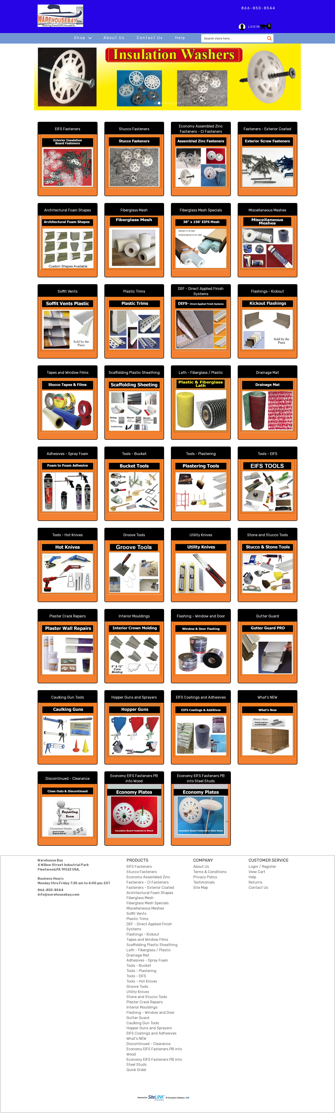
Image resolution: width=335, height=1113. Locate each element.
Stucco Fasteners (134, 129)
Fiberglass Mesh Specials (201, 210)
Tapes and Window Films (67, 372)
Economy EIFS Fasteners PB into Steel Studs (201, 778)
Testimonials (204, 882)
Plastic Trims (134, 291)
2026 (187, 1098)
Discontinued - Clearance (68, 778)
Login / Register (262, 866)
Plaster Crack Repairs (67, 616)
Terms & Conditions (210, 872)
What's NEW (267, 697)
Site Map (200, 887)
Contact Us (150, 38)
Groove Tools (134, 535)
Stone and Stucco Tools (267, 535)
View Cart (257, 872)
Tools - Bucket (134, 454)
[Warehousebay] (60, 16)
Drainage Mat (267, 372)
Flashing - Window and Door (201, 616)
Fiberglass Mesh (134, 210)
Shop (80, 38)
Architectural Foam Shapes (67, 210)
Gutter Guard (267, 616)
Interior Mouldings (134, 616)
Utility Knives (201, 535)
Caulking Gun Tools (67, 697)
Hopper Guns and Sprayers (134, 697)
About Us (114, 38)
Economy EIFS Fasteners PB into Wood (134, 778)
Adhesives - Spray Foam (67, 454)
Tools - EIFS (267, 454)
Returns (255, 882)
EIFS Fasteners (67, 129)
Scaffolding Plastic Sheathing (134, 372)
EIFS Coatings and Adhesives (201, 697)
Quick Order (136, 1070)
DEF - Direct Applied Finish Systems (201, 291)
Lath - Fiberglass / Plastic (201, 372)
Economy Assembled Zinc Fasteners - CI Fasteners (201, 129)
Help (180, 38)
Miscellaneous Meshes (267, 210)
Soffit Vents (67, 291)
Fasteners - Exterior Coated (267, 129)
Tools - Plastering (201, 454)
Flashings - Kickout (267, 291)
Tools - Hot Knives (67, 535)
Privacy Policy (205, 877)
